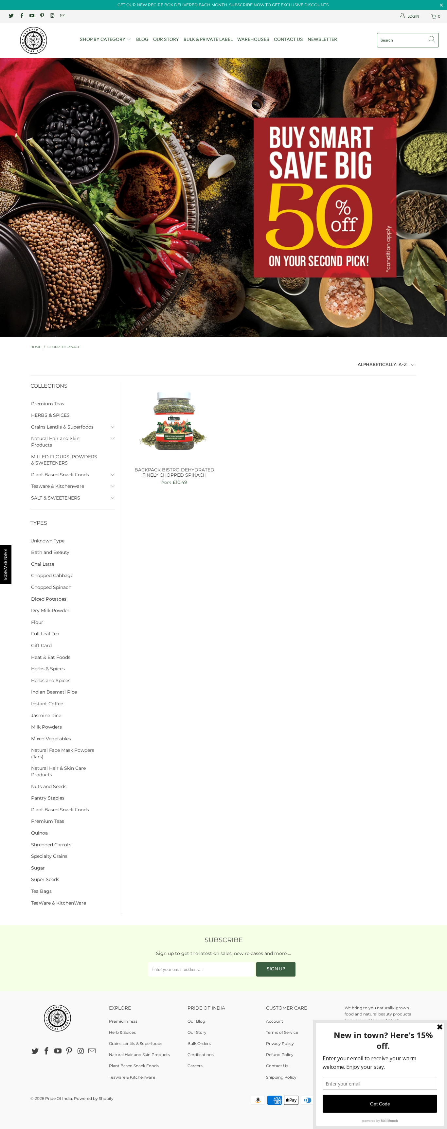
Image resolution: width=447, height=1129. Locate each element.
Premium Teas (47, 404)
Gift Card (41, 645)
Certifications (201, 1054)
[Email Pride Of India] (62, 16)
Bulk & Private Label (208, 39)
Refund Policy (280, 1054)
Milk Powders (46, 727)
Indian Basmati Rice (54, 692)
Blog (142, 39)
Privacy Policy (280, 1043)
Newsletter (322, 39)
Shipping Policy (281, 1077)
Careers (195, 1065)
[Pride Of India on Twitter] (11, 16)
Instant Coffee (47, 704)
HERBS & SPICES (50, 415)
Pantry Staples (47, 798)
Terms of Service (282, 1032)
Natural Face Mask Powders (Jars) (62, 753)
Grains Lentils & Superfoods (62, 427)
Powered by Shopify (94, 1098)
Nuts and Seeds (48, 786)
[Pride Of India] (39, 40)
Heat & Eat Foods (50, 657)
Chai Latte (42, 564)
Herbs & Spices (48, 669)
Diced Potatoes (48, 599)
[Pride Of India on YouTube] (31, 16)
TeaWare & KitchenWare (58, 903)
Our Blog (196, 1021)
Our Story (166, 39)
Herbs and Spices (50, 680)
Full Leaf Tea (45, 634)
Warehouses (253, 39)
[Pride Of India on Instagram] (52, 16)
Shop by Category (103, 39)
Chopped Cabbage (52, 575)
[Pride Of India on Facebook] (21, 16)
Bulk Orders (199, 1043)
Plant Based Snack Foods (60, 475)
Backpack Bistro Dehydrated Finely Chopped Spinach (174, 421)
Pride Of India (58, 1098)
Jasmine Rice (46, 715)
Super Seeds (45, 879)
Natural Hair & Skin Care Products (58, 771)
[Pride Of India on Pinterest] (42, 16)
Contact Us (288, 39)
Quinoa (39, 833)
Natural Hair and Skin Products (55, 441)
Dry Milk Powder (50, 610)
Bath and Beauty (50, 552)
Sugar (38, 868)
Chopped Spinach (51, 587)
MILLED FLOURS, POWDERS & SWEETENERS (64, 460)
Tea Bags (41, 891)
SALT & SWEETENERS (55, 498)
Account (274, 1021)
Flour (37, 622)
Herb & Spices (122, 1032)
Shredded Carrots (51, 845)
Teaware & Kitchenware (57, 486)
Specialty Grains (49, 856)
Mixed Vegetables (51, 739)
